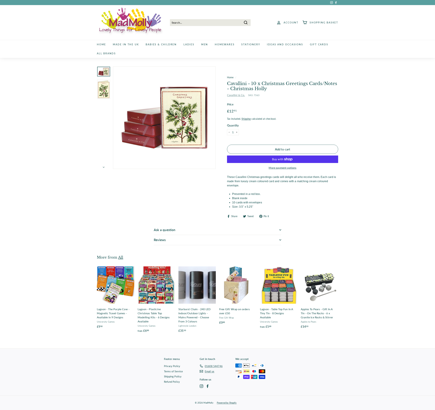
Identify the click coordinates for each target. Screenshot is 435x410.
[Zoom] (164, 118)
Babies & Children (161, 44)
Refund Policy (172, 381)
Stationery (250, 44)
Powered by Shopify (227, 402)
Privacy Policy (172, 366)
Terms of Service (173, 371)
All (120, 257)
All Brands (106, 53)
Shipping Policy (172, 376)
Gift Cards (319, 44)
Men (204, 44)
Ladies (189, 44)
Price (230, 104)
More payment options (282, 167)
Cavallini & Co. (236, 95)
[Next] (103, 166)
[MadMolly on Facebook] (207, 386)
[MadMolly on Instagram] (201, 386)
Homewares (224, 44)
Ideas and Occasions (285, 44)
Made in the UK (126, 44)
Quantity (233, 125)
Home (101, 44)
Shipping (246, 118)
